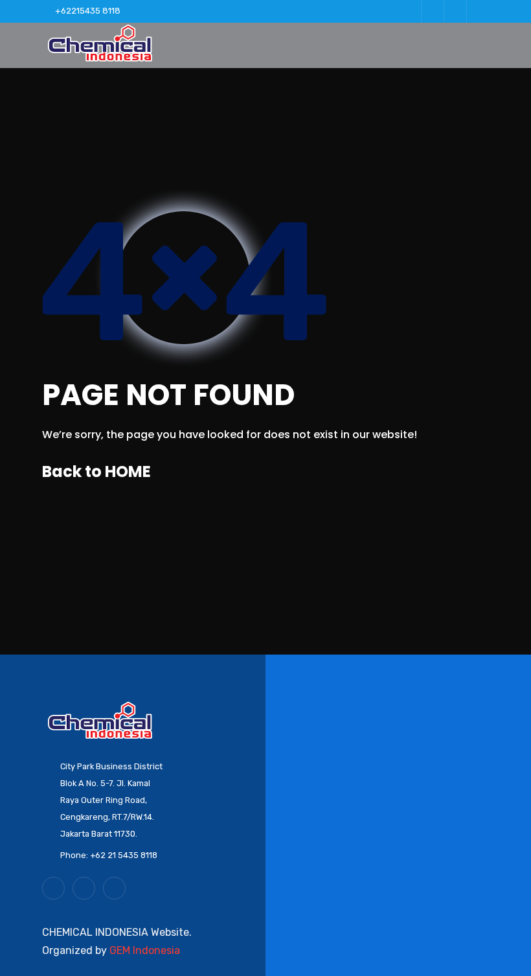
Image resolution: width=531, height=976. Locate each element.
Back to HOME (96, 471)
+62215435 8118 (87, 11)
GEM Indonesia (144, 950)
